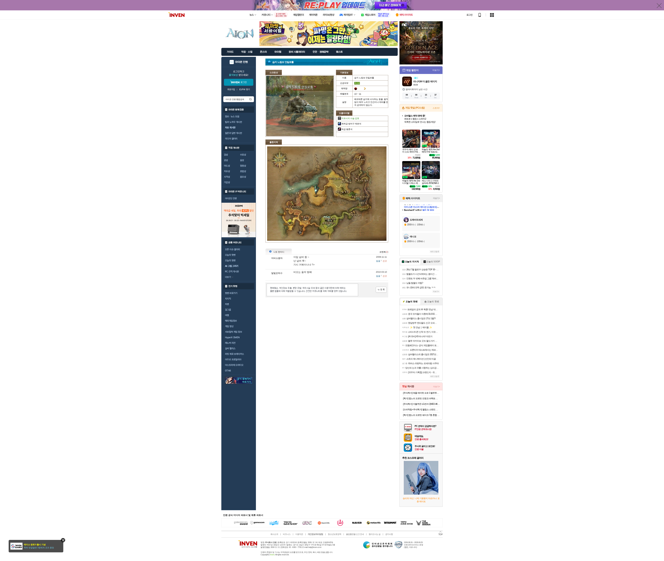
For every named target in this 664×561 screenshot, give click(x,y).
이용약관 (299, 534)
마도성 (227, 165)
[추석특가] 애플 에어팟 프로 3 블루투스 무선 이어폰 (421, 393)
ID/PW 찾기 (244, 89)
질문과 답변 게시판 (233, 133)
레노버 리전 (230, 343)
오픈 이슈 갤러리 (232, 249)
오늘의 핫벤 (230, 255)
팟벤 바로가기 (231, 293)
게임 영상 (229, 326)
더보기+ (436, 70)
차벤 (227, 304)
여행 (227, 315)
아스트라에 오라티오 (234, 365)
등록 (381, 290)
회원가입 (231, 89)
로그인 (469, 14)
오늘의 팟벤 (230, 260)
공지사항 (389, 534)
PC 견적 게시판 (232, 271)
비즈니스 (286, 534)
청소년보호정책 (334, 534)
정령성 (243, 165)
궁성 (226, 160)
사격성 (227, 176)
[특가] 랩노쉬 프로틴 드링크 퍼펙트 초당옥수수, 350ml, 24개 (421, 398)
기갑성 (227, 182)
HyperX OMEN (232, 337)
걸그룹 (228, 309)
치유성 (227, 171)
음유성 (243, 176)
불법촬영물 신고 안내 (355, 534)
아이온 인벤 (241, 62)
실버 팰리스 (230, 348)
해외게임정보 (231, 320)
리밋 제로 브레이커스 (234, 354)
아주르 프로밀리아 (233, 359)
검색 (250, 99)
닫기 (63, 540)
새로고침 (433, 252)
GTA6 (228, 370)
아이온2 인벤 (231, 198)
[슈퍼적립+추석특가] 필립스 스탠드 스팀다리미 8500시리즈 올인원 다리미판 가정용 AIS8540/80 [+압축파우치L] (421, 409)
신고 (385, 261)
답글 (378, 261)
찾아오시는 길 (374, 534)
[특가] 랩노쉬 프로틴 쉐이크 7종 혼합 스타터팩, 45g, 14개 (421, 415)
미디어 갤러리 (231, 138)
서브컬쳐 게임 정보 (233, 331)
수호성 (243, 154)
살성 (242, 160)
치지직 (228, 298)
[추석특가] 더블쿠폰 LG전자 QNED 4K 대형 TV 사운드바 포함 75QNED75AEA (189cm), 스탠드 (421, 404)
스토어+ (436, 108)
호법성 (243, 171)
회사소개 (274, 534)
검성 (226, 154)
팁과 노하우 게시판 (233, 122)
